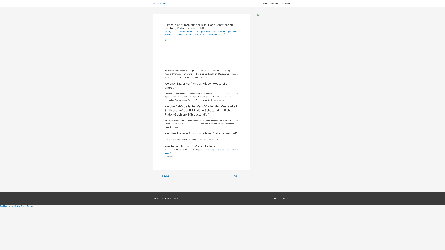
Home (264, 3)
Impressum (285, 3)
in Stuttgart (180, 34)
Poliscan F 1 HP (192, 34)
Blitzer (167, 32)
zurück (166, 176)
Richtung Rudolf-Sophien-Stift (212, 34)
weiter (238, 176)
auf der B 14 (191, 32)
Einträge (274, 3)
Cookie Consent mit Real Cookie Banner (16, 206)
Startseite (277, 198)
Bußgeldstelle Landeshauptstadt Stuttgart (214, 32)
